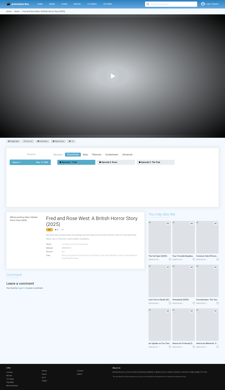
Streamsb (127, 154)
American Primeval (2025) (183, 343)
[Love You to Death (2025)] (160, 281)
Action (44, 371)
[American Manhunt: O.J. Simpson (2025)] (207, 324)
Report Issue (59, 141)
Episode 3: (150, 162)
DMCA (79, 374)
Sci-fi (44, 377)
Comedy (65, 244)
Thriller (44, 381)
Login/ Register (212, 4)
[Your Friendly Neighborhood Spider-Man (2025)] (183, 237)
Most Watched (12, 386)
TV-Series (92, 4)
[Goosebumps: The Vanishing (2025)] (207, 281)
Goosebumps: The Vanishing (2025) (207, 299)
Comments (43, 141)
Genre (52, 4)
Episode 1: (69, 162)
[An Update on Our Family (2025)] (160, 324)
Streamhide (73, 154)
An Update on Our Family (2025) (160, 343)
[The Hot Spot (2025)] (160, 237)
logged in (22, 288)
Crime (72, 244)
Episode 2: (109, 162)
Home (40, 4)
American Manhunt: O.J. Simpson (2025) (207, 343)
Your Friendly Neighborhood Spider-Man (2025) (183, 256)
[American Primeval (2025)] (183, 324)
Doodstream (111, 154)
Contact (9, 372)
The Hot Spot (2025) (158, 256)
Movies (77, 4)
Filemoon (96, 154)
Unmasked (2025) (180, 299)
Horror (44, 374)
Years (64, 4)
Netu (85, 154)
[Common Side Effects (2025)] (207, 237)
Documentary (82, 244)
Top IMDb (107, 4)
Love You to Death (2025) (160, 299)
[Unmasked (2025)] (183, 281)
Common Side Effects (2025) (207, 256)
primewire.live (20, 4)
